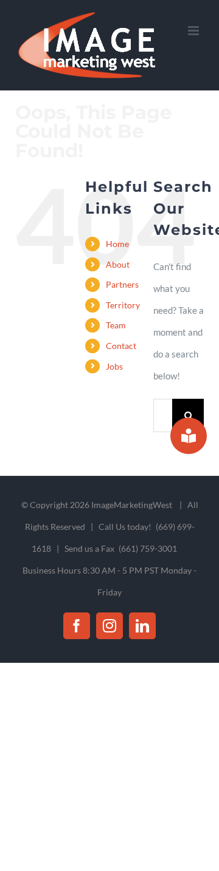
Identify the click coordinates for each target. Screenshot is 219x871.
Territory (123, 305)
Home (117, 244)
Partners (122, 284)
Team (116, 325)
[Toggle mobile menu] (194, 30)
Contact (121, 346)
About (118, 264)
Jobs (114, 366)
